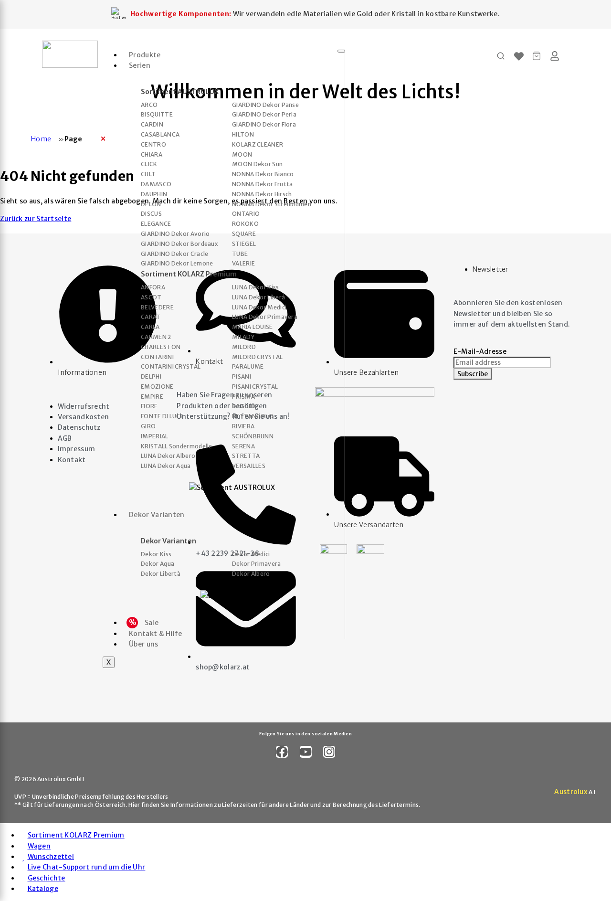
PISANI (241, 376)
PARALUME (247, 366)
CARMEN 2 (156, 337)
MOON (242, 154)
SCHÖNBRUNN (253, 436)
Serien (139, 65)
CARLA (150, 327)
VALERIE (243, 263)
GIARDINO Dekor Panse (265, 105)
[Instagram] (329, 752)
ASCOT (151, 297)
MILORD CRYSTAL (257, 357)
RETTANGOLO (253, 416)
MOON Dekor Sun (257, 164)
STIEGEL (244, 244)
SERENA (243, 446)
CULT (148, 174)
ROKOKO (245, 224)
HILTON (243, 134)
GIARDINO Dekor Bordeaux (179, 244)
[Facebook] (282, 752)
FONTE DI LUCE (162, 416)
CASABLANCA (160, 134)
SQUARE (244, 234)
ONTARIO (246, 214)
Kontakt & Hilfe (155, 633)
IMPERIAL (154, 436)
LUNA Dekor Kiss (255, 287)
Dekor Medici (251, 554)
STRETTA (246, 456)
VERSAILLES (248, 466)
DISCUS (151, 214)
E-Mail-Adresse (479, 351)
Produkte (144, 55)
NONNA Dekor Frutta (262, 184)
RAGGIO (243, 406)
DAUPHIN (154, 194)
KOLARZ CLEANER (257, 144)
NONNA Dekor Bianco (263, 174)
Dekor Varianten (157, 514)
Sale (143, 622)
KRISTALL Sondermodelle (176, 446)
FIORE (149, 406)
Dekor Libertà (160, 574)
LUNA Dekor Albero (168, 456)
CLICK (149, 164)
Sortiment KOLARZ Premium (189, 274)
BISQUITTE (157, 114)
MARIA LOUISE (252, 327)
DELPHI (151, 376)
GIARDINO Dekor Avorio (175, 234)
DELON (151, 204)
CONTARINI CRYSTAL (170, 366)
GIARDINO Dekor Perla (264, 114)
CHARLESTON (160, 347)
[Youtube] (306, 752)
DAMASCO (156, 184)
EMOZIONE (157, 386)
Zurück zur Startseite (35, 218)
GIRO (148, 426)
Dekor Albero (251, 574)
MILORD (244, 347)
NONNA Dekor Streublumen (271, 204)
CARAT (151, 317)
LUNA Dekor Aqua (166, 466)
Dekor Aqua (157, 564)
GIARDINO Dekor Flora (264, 124)
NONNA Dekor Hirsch (262, 194)
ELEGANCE (156, 224)
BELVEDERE (157, 307)
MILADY (243, 337)
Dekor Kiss (156, 554)
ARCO (149, 105)
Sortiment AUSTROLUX (180, 92)
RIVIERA (243, 426)
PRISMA (243, 396)
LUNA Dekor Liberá (258, 297)
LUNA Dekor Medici (259, 307)
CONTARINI (157, 357)
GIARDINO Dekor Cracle (174, 254)
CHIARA (151, 154)
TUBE (240, 254)
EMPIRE (152, 396)
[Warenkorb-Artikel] (536, 56)
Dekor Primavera (256, 564)
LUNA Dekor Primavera (264, 317)
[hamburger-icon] (341, 51)
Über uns (143, 644)
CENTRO (153, 144)
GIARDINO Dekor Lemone (177, 263)
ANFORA (153, 287)
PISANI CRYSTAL (255, 386)
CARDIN (152, 124)
